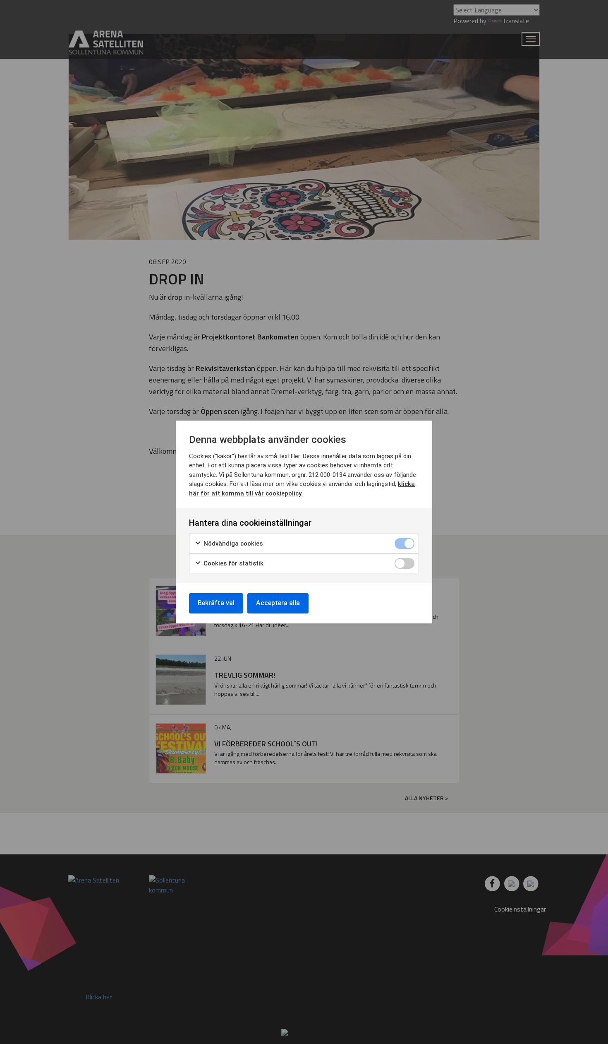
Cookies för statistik (232, 563)
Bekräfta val (216, 603)
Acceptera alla (278, 603)
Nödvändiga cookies (232, 543)
